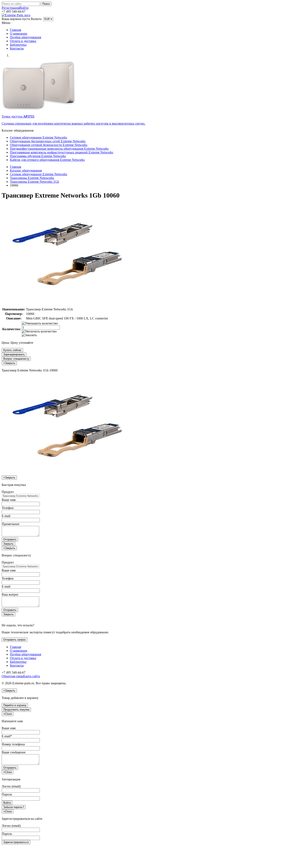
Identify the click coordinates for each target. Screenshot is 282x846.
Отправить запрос (14, 639)
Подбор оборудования (25, 37)
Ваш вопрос (10, 594)
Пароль (7, 794)
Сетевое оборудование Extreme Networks (38, 137)
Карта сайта (31, 676)
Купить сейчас (12, 350)
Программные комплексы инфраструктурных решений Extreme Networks (61, 152)
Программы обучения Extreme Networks (38, 156)
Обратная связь (12, 676)
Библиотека (18, 44)
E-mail (6, 516)
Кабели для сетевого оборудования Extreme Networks (47, 159)
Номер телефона (13, 744)
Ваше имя (8, 500)
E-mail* (7, 736)
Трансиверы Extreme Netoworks (32, 178)
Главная (15, 30)
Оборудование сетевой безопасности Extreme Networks (48, 145)
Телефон (8, 508)
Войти (23, 7)
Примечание (10, 524)
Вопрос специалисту (16, 358)
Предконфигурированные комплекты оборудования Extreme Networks (59, 148)
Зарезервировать (14, 354)
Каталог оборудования (26, 170)
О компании (18, 33)
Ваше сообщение (14, 752)
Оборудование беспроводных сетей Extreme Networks (47, 141)
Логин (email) (11, 786)
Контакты (17, 48)
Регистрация (10, 7)
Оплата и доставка (23, 41)
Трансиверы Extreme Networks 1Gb (34, 181)
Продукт (8, 492)
